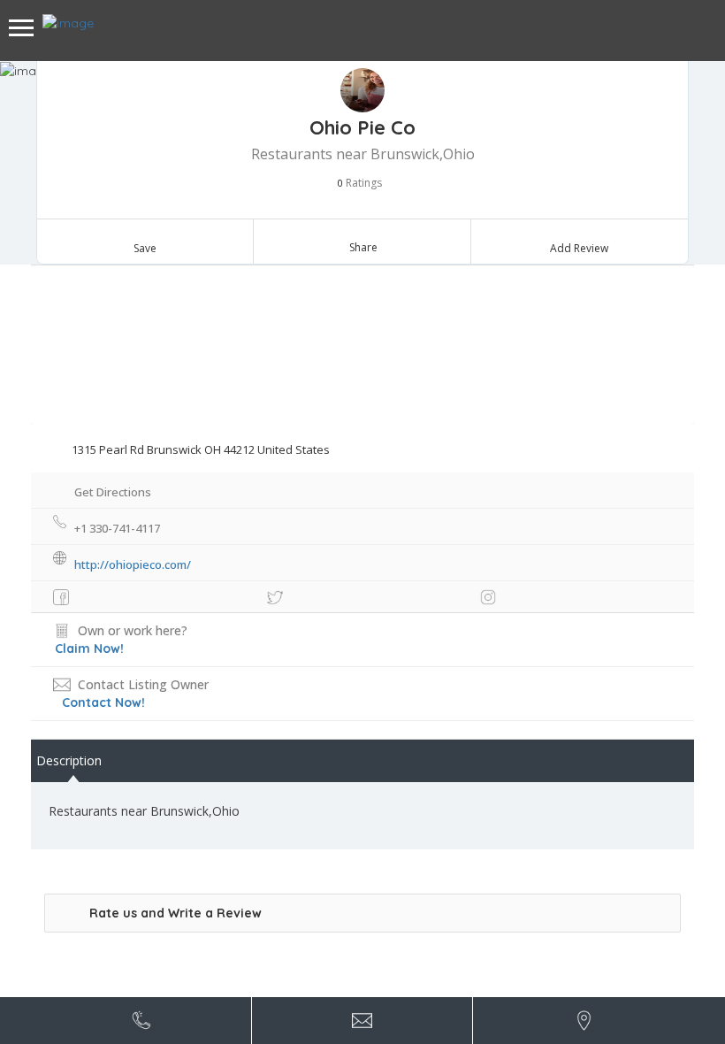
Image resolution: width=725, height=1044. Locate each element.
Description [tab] (69, 760)
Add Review (579, 248)
